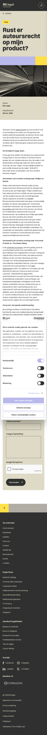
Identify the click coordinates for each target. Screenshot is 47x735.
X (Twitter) (25, 669)
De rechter (7, 209)
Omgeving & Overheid (11, 608)
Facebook (10, 663)
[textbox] (23, 425)
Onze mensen (8, 528)
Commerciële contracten (12, 582)
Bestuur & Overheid (10, 627)
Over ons (6, 541)
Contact (6, 545)
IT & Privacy (7, 604)
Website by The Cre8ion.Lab (14, 726)
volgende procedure (15, 247)
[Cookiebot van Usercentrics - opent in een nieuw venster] (33, 318)
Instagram (25, 663)
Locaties (6, 563)
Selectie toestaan (23, 408)
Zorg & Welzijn (8, 648)
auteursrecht (21, 130)
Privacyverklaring (9, 705)
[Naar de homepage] (8, 5)
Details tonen (34, 393)
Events (5, 559)
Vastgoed (6, 612)
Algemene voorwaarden (12, 700)
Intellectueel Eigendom (11, 599)
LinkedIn (10, 669)
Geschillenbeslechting (11, 595)
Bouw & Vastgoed (10, 631)
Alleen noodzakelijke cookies (23, 415)
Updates (6, 537)
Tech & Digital (8, 644)
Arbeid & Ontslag (9, 577)
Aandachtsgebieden (12, 621)
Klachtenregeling (9, 711)
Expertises (7, 532)
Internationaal (8, 554)
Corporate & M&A (10, 586)
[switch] (40, 368)
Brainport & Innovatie (11, 635)
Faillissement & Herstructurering (15, 590)
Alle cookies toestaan (24, 400)
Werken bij (7, 550)
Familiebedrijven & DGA (12, 640)
